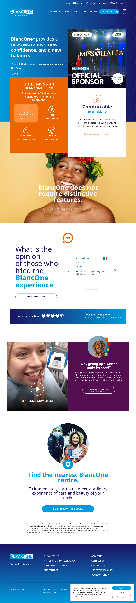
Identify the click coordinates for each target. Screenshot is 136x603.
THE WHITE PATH (54, 11)
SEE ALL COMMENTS (36, 296)
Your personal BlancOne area (111, 3)
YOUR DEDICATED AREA (55, 565)
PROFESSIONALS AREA (102, 570)
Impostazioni (121, 597)
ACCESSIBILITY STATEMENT (51, 592)
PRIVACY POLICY (69, 589)
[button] (86, 289)
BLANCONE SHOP (100, 574)
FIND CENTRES (108, 11)
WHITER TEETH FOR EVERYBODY (81, 11)
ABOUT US (96, 556)
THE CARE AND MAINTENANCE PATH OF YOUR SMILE (98, 390)
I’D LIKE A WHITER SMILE (68, 508)
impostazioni (77, 596)
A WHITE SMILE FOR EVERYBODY (68, 209)
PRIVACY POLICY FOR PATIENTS (53, 589)
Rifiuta (122, 592)
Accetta (121, 588)
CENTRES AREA (98, 565)
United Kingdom (75, 3)
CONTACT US (98, 560)
